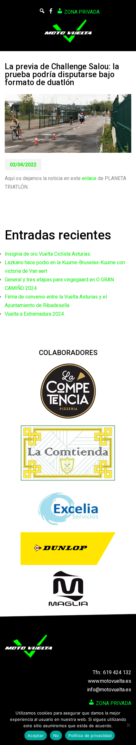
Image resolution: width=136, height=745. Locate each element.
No (56, 735)
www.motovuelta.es (109, 681)
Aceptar (36, 735)
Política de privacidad (90, 735)
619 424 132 (117, 672)
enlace (89, 178)
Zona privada (81, 12)
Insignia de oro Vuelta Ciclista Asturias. (48, 254)
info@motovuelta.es (109, 690)
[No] (128, 725)
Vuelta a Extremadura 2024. (35, 314)
